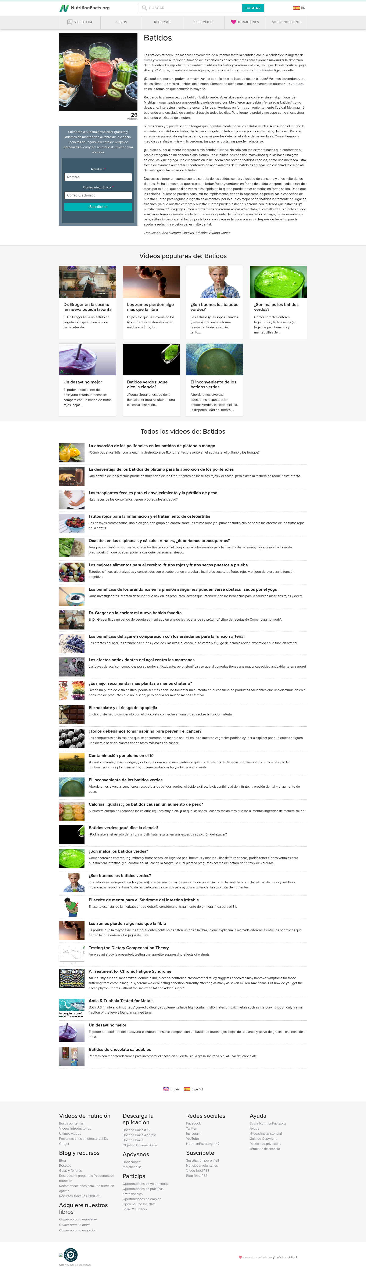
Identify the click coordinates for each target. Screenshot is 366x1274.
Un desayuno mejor (83, 382)
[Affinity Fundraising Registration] (70, 1254)
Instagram (193, 1133)
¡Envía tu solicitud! (285, 1257)
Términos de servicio (265, 1148)
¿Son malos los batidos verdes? (276, 306)
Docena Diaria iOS (136, 1129)
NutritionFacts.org (90, 7)
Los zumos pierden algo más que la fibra (150, 306)
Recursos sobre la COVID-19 (79, 1196)
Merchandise (132, 1167)
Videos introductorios (75, 1128)
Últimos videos (70, 1133)
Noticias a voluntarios (202, 1165)
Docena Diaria (133, 1140)
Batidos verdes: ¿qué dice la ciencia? (147, 384)
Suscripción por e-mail (202, 1160)
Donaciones (131, 1161)
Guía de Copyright (263, 1138)
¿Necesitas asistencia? (266, 1133)
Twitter (191, 1128)
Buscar (253, 8)
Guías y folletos (70, 1170)
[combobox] (190, 8)
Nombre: (98, 169)
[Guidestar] (60, 1254)
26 (134, 115)
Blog (62, 1160)
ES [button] (302, 7)
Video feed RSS (197, 1170)
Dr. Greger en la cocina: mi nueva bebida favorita (88, 306)
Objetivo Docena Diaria (140, 1145)
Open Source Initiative (139, 1204)
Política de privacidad (265, 1143)
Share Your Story (135, 1209)
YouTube (192, 1138)
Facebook (193, 1123)
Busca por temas (71, 1123)
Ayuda (254, 1128)
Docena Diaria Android (139, 1135)
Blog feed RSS (196, 1175)
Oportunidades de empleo (142, 1199)
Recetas (65, 1165)
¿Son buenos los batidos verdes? (214, 306)
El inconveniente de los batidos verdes (213, 384)
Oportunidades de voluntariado (146, 1183)
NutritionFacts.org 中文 (203, 1143)
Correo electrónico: (98, 187)
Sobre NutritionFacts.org (268, 1123)
